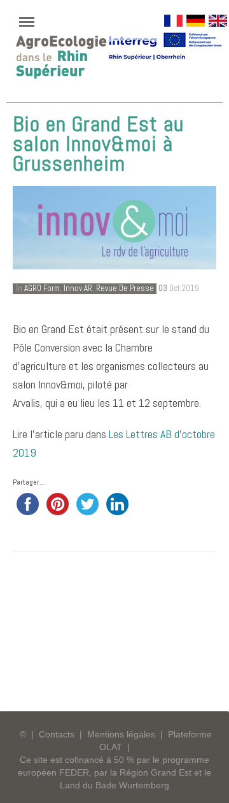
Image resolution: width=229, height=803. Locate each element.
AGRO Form (42, 288)
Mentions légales (121, 734)
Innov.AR (78, 288)
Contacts (56, 734)
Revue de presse (125, 288)
